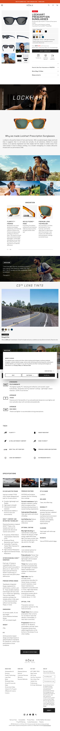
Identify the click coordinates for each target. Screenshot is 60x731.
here (55, 541)
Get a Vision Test (34, 679)
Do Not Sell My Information (43, 719)
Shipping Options (22, 671)
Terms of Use (13, 719)
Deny (13, 375)
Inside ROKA (8, 668)
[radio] (34, 31)
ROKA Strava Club (35, 714)
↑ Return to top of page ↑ (30, 652)
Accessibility (22, 719)
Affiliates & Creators (10, 691)
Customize (29, 375)
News (6, 679)
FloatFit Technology (10, 675)
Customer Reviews (23, 675)
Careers (7, 693)
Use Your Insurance (35, 677)
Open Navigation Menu (2, 5)
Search (49, 5)
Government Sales (10, 687)
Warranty (20, 677)
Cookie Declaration (32, 722)
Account (53, 5)
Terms (52, 704)
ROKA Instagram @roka (24, 714)
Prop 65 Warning (21, 722)
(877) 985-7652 (35, 671)
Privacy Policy (30, 719)
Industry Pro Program (11, 689)
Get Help (32, 668)
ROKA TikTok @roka (27, 714)
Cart (57, 5)
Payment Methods (22, 679)
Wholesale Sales (9, 681)
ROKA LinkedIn (33, 714)
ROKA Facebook (30, 714)
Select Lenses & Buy (45, 51)
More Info (20, 668)
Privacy (44, 706)
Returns (20, 673)
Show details (48, 370)
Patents (41, 722)
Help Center (33, 673)
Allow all (47, 375)
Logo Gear (8, 677)
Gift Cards (33, 675)
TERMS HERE (41, 1)
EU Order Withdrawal (36, 685)
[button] (16, 20)
